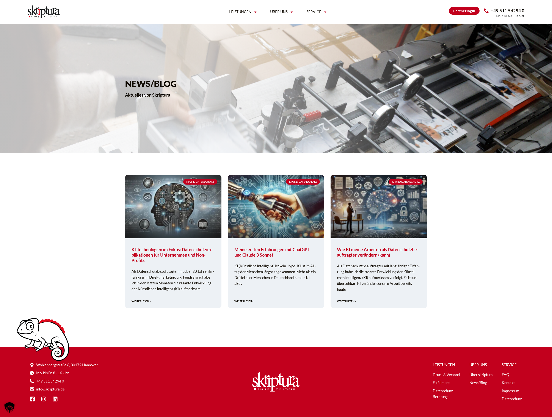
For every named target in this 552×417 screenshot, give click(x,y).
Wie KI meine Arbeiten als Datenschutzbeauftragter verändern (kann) (377, 252)
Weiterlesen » (141, 301)
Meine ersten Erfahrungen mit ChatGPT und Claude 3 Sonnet (272, 252)
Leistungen (240, 11)
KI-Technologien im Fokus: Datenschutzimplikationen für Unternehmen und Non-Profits (172, 255)
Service (313, 11)
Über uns (279, 11)
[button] (9, 407)
